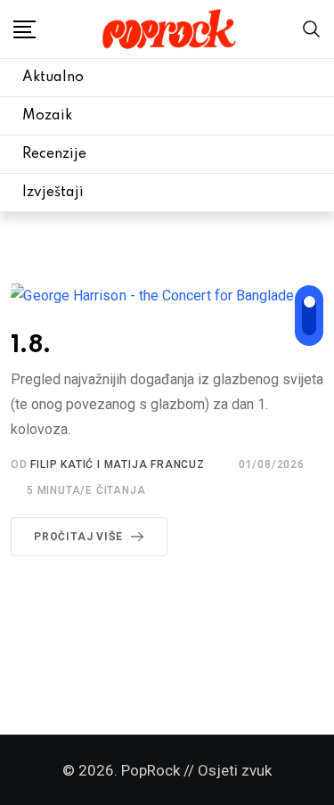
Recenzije (54, 154)
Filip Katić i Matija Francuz (117, 464)
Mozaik (47, 116)
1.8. (31, 345)
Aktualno (53, 77)
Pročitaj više (78, 536)
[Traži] (312, 28)
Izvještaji (53, 192)
